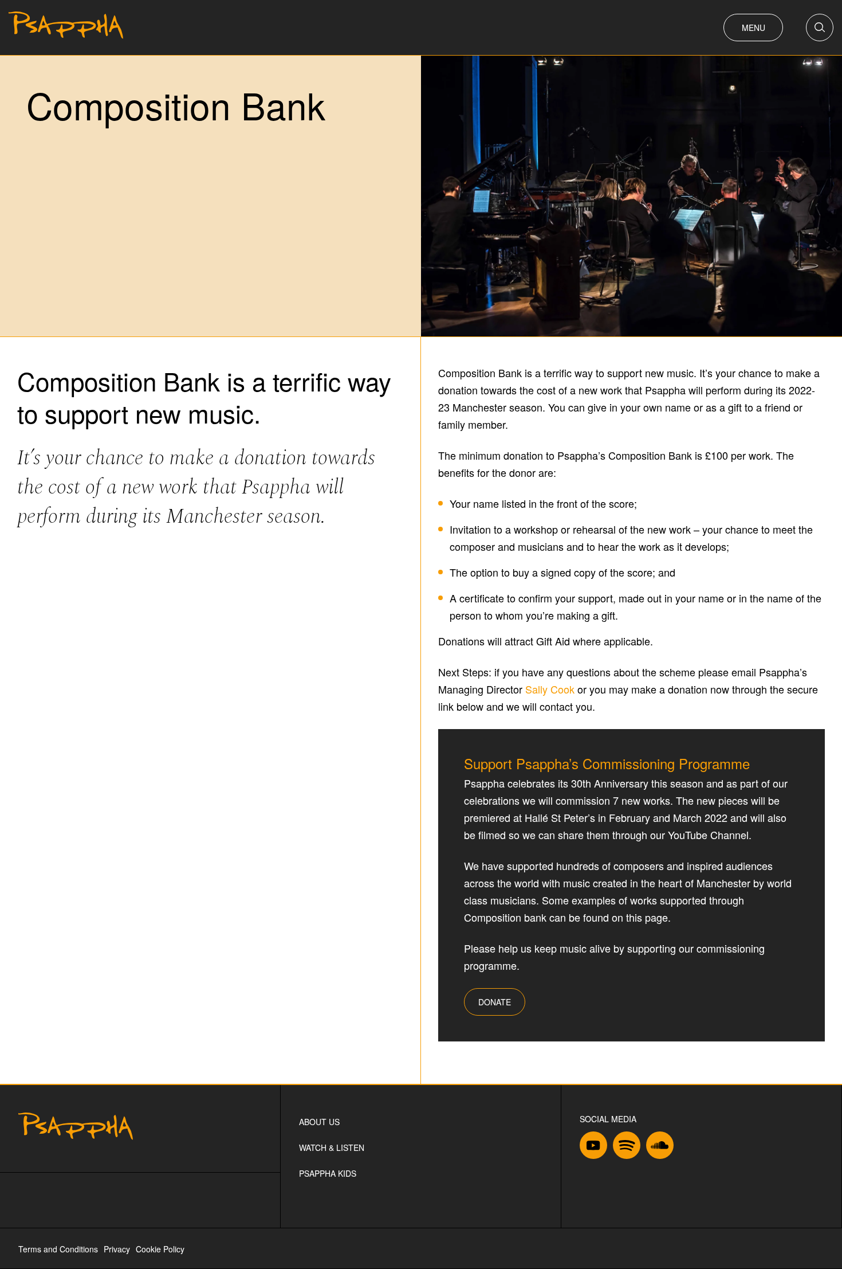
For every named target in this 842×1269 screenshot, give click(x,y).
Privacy (117, 1249)
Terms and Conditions (58, 1249)
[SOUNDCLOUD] (660, 1147)
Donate (494, 1002)
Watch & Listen (331, 1147)
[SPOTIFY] (626, 1147)
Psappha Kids (327, 1173)
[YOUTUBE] (593, 1147)
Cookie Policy (160, 1249)
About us (319, 1121)
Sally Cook (550, 689)
